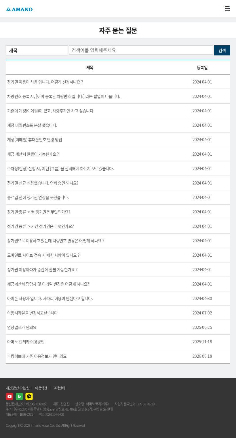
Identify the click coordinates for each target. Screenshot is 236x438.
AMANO (20, 8)
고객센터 (59, 388)
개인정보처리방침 (17, 388)
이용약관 (41, 388)
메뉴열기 (227, 8)
